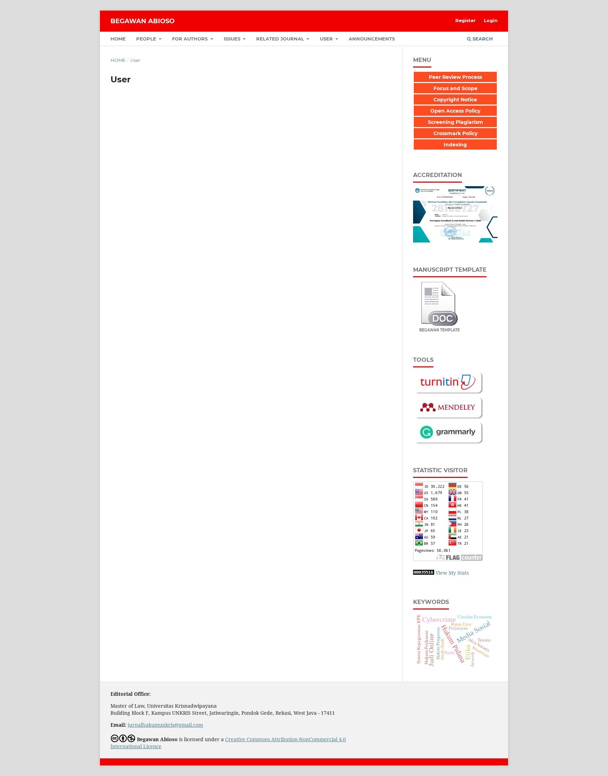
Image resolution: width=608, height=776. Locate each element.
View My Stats (452, 572)
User (327, 39)
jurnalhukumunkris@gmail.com (165, 724)
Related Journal (280, 39)
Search (482, 39)
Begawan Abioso (142, 21)
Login (491, 20)
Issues (233, 39)
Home (118, 39)
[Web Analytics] (423, 572)
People (147, 39)
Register (465, 20)
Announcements (372, 39)
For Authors (190, 39)
